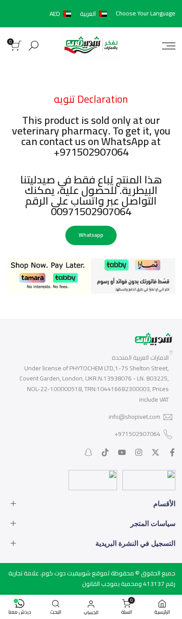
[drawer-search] (33, 46)
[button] (80, 13)
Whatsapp (91, 235)
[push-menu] (168, 46)
